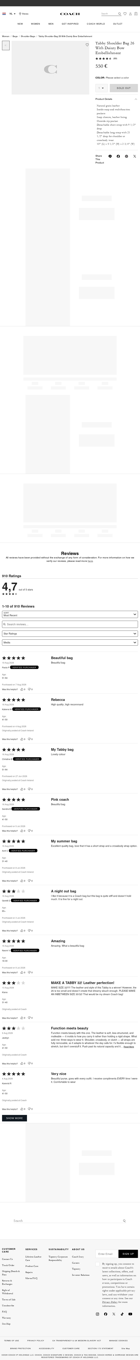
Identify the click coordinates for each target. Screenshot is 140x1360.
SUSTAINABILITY (59, 1249)
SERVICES (31, 1249)
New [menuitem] (20, 24)
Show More (14, 1118)
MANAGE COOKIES (118, 1341)
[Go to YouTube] (130, 1314)
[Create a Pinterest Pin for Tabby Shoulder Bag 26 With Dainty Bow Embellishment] (124, 156)
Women (5, 36)
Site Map (6, 1323)
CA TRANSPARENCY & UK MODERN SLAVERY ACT (76, 1341)
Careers (75, 1263)
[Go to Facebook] (106, 1314)
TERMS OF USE (11, 1341)
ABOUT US (78, 1249)
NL (11, 13)
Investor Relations (81, 1275)
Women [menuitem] (35, 24)
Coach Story (78, 1256)
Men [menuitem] (51, 24)
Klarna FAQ (31, 1278)
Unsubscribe (8, 1305)
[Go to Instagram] (97, 1314)
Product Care (31, 1266)
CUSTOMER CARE (9, 1250)
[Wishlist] (125, 14)
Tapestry (76, 1269)
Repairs (29, 1272)
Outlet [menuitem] (118, 24)
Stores (25, 14)
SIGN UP (128, 1253)
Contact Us (7, 1259)
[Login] (130, 14)
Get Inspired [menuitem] (70, 24)
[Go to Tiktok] (122, 1314)
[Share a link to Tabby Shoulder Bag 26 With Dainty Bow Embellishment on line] (108, 156)
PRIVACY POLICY (35, 1341)
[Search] (119, 14)
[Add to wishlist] (87, 45)
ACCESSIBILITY (46, 1348)
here (90, 561)
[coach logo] (70, 13)
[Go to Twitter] (114, 1314)
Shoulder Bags (28, 36)
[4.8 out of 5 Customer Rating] (103, 58)
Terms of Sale (9, 1299)
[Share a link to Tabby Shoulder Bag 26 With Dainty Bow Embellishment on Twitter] (133, 156)
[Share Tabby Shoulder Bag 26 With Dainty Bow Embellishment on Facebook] (116, 156)
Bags (15, 36)
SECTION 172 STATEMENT (100, 1348)
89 (115, 58)
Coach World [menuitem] (96, 24)
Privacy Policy (110, 1302)
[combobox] (111, 14)
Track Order (8, 1265)
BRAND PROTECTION (20, 1348)
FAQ (4, 1311)
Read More (129, 1046)
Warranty (6, 1317)
